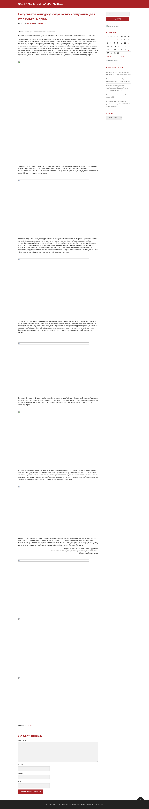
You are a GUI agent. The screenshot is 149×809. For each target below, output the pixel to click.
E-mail (21, 773)
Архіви (29, 726)
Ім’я (20, 765)
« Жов (109, 56)
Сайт (20, 782)
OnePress (84, 804)
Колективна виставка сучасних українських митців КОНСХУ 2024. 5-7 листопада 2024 (118, 104)
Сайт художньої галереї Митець (41, 4)
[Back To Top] (140, 799)
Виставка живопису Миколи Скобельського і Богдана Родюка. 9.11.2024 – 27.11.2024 (117, 88)
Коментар (22, 740)
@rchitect (42, 23)
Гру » (122, 56)
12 (128, 43)
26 (128, 50)
